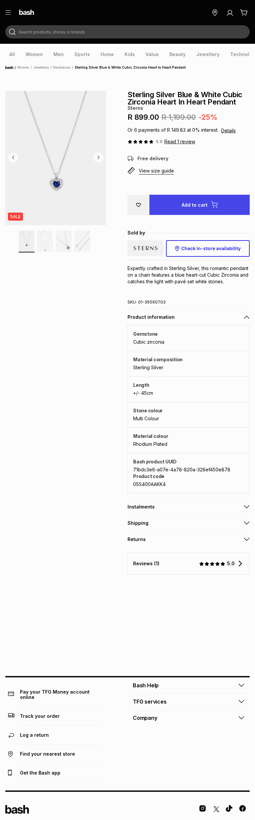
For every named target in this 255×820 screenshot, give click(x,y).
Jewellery (41, 67)
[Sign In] (230, 12)
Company (145, 718)
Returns (137, 539)
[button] (189, 171)
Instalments (141, 507)
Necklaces (62, 67)
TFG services (150, 701)
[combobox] (127, 31)
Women (23, 67)
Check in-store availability (211, 248)
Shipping (138, 523)
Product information (151, 317)
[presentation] (12, 54)
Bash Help (146, 685)
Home (11, 67)
